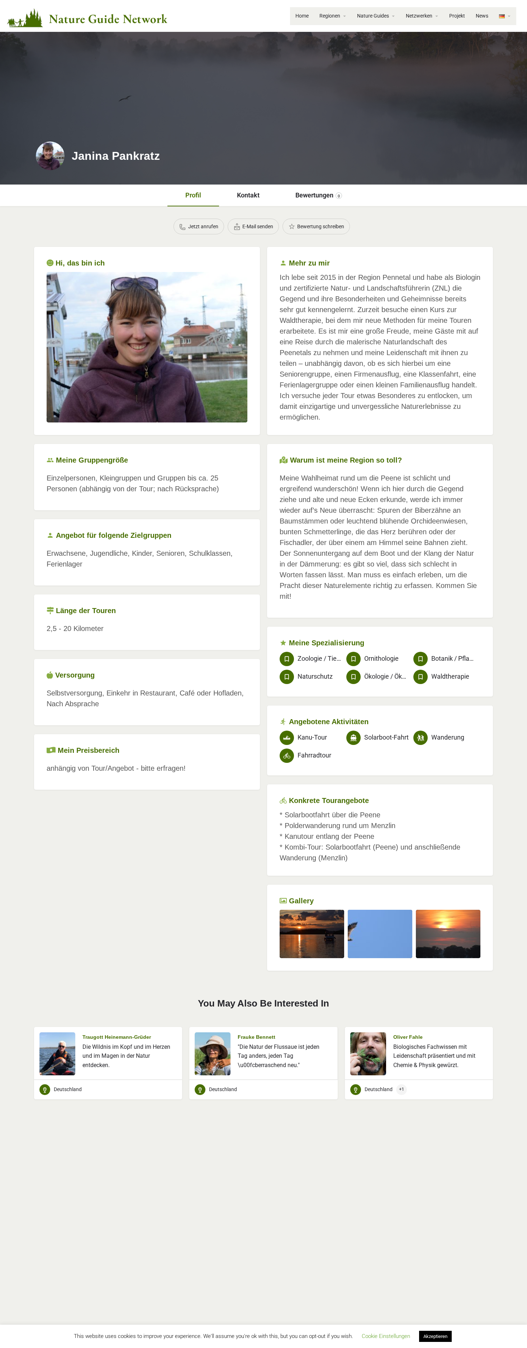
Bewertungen (317, 195)
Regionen (329, 16)
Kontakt (248, 195)
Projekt (457, 16)
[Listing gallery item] (312, 934)
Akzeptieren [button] (435, 1336)
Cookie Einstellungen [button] (386, 1336)
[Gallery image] (147, 347)
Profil (193, 195)
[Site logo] (87, 15)
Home (302, 16)
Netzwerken (419, 16)
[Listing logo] (50, 156)
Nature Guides (373, 16)
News (482, 16)
